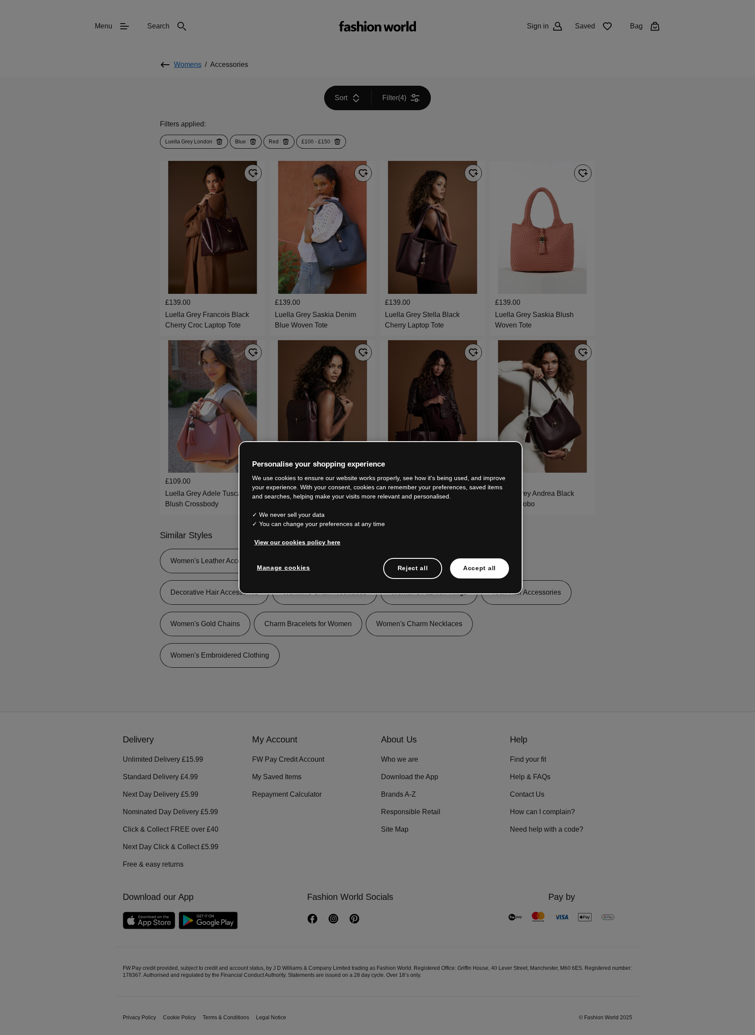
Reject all (412, 568)
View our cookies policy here (292, 542)
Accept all (479, 568)
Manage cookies (281, 567)
